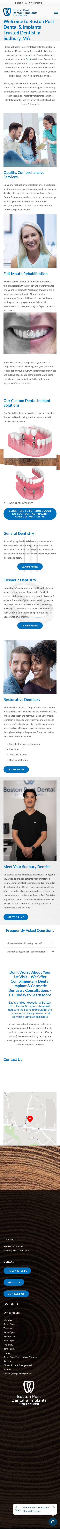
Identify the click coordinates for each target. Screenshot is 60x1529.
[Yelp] (18, 1304)
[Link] (20, 12)
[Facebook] (6, 1304)
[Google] (12, 1304)
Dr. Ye (28, 59)
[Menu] (56, 12)
